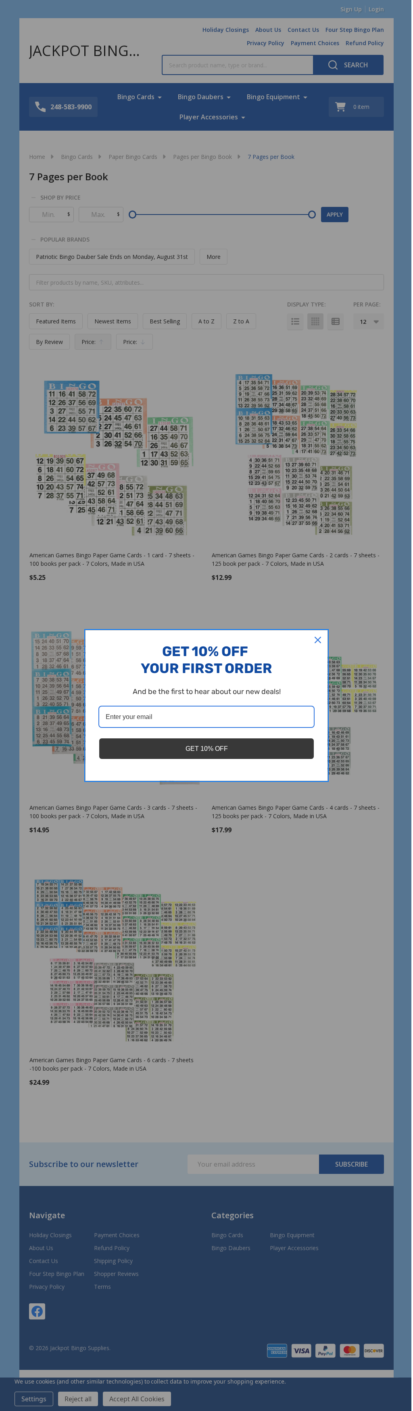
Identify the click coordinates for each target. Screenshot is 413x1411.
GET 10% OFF (207, 748)
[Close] (317, 640)
